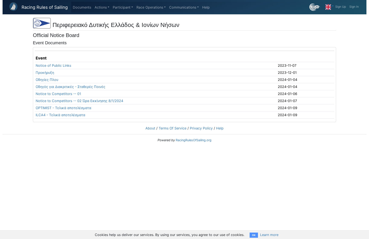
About (150, 128)
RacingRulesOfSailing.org (193, 140)
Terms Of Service (172, 128)
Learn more (269, 235)
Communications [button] (182, 7)
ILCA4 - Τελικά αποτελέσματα (60, 115)
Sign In (354, 6)
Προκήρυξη (45, 72)
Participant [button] (121, 7)
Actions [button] (101, 7)
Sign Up (340, 6)
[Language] (329, 6)
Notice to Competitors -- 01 (58, 94)
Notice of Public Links (53, 65)
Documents (82, 7)
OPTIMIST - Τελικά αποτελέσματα (63, 108)
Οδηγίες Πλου (47, 79)
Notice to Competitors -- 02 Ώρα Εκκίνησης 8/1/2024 (79, 101)
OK (254, 235)
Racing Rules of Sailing (45, 7)
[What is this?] (317, 7)
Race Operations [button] (149, 7)
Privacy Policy (201, 128)
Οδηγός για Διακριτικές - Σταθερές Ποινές (70, 87)
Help (206, 7)
